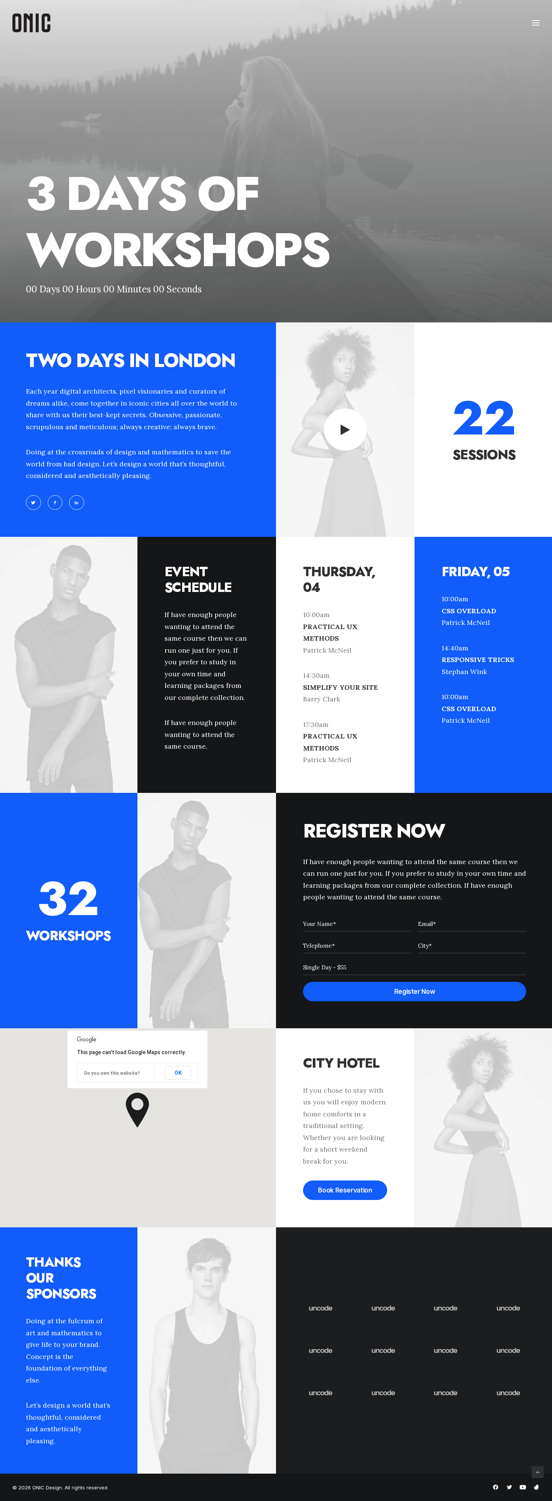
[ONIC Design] (31, 22)
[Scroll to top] (538, 1471)
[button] (33, 502)
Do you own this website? (112, 1073)
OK (178, 1073)
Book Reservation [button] (345, 1190)
